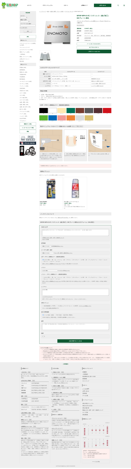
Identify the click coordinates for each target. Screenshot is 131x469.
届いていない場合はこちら (61, 382)
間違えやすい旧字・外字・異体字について (92, 410)
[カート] (124, 5)
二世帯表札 (22, 54)
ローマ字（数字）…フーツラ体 (59, 78)
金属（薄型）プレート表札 (56, 11)
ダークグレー (76, 259)
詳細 (29, 372)
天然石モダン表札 (24, 90)
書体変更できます (95, 78)
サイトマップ (85, 381)
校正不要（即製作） (68, 315)
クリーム (60, 259)
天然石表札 (22, 88)
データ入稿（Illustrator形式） (94, 43)
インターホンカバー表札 (28, 127)
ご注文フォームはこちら (94, 51)
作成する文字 (44, 227)
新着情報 (84, 378)
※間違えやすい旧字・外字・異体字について (53, 237)
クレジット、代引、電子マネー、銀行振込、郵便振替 (97, 35)
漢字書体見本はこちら (57, 246)
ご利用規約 (85, 374)
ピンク (105, 259)
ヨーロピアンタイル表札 (26, 81)
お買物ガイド (84, 5)
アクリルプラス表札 (24, 111)
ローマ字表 (85, 412)
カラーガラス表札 (24, 100)
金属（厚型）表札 (24, 104)
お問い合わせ (102, 5)
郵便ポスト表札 (28, 124)
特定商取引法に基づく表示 (89, 376)
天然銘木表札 (23, 74)
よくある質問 (85, 388)
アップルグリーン (93, 259)
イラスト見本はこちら (64, 270)
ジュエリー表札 (23, 116)
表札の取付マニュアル (87, 403)
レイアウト (44, 286)
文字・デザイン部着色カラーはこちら (51, 263)
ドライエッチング (69, 11)
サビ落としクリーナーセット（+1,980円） (68, 305)
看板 (28, 131)
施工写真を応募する (94, 47)
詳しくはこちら (40, 374)
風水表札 (22, 61)
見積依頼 (84, 393)
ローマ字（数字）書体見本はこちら (63, 253)
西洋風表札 (22, 79)
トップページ (42, 11)
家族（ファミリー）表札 (26, 56)
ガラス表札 (22, 95)
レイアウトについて (47, 296)
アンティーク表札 (24, 86)
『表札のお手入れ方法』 (63, 217)
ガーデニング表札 (24, 83)
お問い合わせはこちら (93, 452)
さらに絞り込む (23, 27)
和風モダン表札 (23, 72)
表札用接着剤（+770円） (50, 305)
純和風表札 (22, 69)
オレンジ (46, 261)
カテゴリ (29, 5)
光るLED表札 (23, 118)
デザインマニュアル (48, 5)
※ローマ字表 (45, 239)
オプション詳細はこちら (85, 305)
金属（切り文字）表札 (25, 106)
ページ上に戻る (96, 461)
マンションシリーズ (24, 47)
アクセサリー (23, 120)
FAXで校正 (59, 315)
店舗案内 (84, 372)
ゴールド (58, 261)
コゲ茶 (82, 259)
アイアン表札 (23, 113)
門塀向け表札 (23, 67)
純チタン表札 (23, 109)
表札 (48, 11)
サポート (66, 5)
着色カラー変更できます (97, 81)
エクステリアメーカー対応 (26, 49)
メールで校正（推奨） (49, 315)
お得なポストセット (24, 59)
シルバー (52, 261)
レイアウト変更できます (97, 86)
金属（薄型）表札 (24, 102)
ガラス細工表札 (23, 97)
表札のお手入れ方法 (87, 405)
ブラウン (68, 259)
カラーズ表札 (23, 93)
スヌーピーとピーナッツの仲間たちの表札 (28, 44)
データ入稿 (85, 395)
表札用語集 (85, 414)
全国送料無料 (87, 38)
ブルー (100, 259)
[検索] (118, 5)
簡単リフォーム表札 (24, 52)
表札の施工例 (85, 407)
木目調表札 (22, 76)
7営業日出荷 (87, 40)
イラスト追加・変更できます (98, 83)
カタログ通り (47, 259)
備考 (42, 321)
